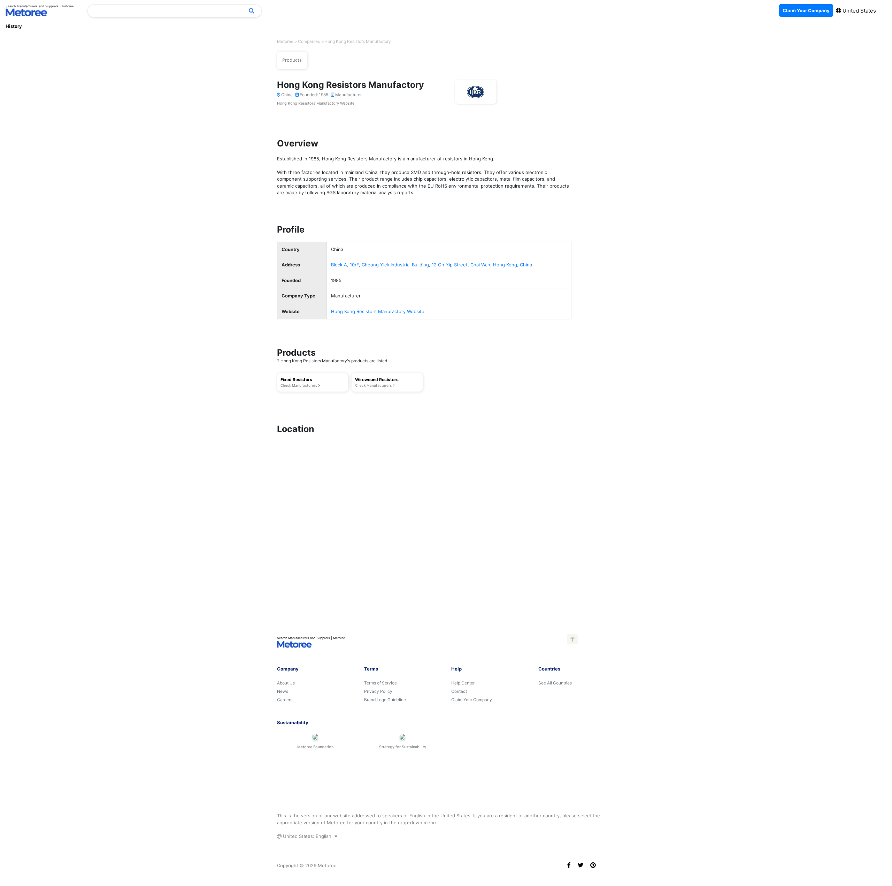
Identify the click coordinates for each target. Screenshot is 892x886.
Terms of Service (380, 683)
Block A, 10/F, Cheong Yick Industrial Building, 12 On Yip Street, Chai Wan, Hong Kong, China (431, 264)
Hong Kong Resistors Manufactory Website (315, 103)
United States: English (307, 836)
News (282, 691)
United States (858, 10)
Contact (459, 691)
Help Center (463, 683)
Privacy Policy (378, 691)
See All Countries (555, 683)
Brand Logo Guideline (385, 699)
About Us (286, 683)
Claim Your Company (471, 699)
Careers (284, 699)
